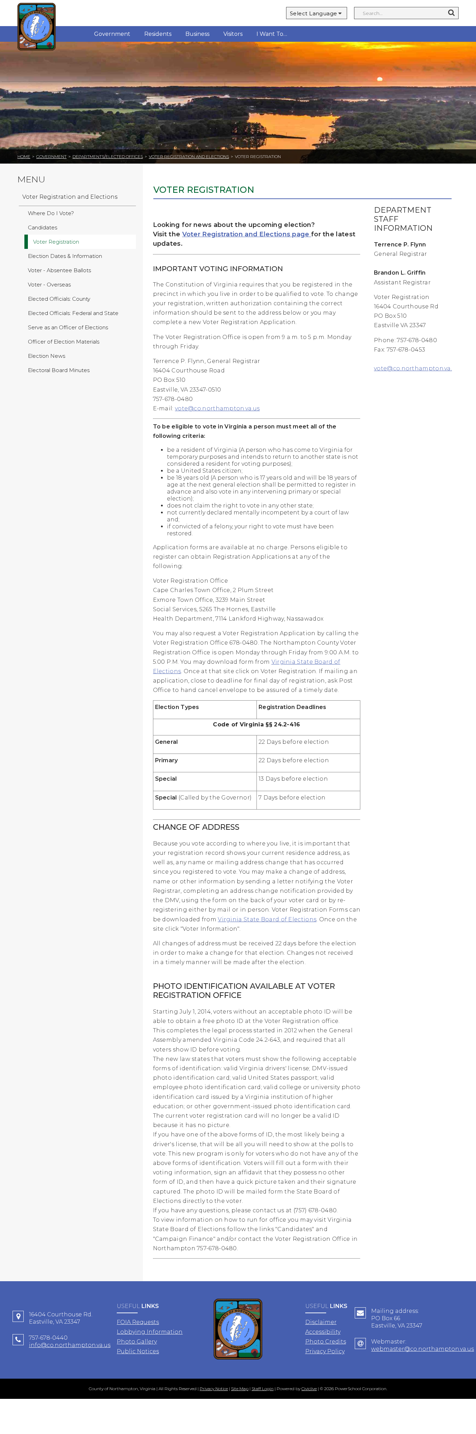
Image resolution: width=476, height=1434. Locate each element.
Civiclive (309, 1388)
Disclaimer (321, 1322)
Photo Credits (325, 1341)
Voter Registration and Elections (189, 156)
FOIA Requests (138, 1322)
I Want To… (271, 34)
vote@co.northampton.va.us (217, 408)
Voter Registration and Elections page (246, 234)
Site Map (239, 1388)
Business (197, 34)
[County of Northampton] (36, 28)
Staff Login (263, 1388)
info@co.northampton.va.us (69, 1345)
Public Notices (138, 1351)
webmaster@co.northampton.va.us (422, 1349)
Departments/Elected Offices (107, 156)
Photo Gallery (137, 1341)
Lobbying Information (150, 1332)
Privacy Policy (325, 1351)
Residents (157, 34)
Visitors (233, 34)
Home (23, 156)
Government (112, 34)
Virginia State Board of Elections (267, 919)
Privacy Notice (214, 1388)
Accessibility (322, 1332)
